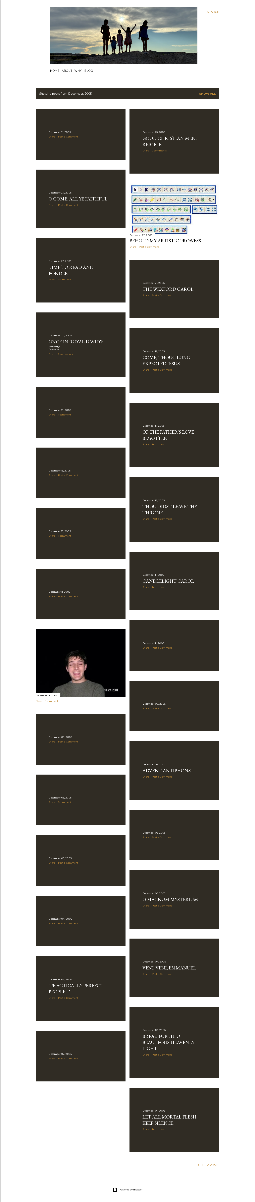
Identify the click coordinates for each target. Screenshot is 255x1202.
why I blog (83, 71)
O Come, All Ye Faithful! (79, 199)
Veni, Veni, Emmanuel (169, 968)
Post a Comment (68, 136)
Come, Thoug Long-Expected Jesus (167, 360)
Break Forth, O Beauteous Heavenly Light (168, 1042)
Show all (207, 93)
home (55, 71)
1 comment (64, 279)
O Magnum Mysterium (170, 899)
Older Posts (208, 1165)
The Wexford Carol (167, 289)
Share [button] (52, 136)
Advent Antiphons (166, 770)
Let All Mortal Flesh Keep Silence (169, 1120)
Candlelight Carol (168, 581)
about (67, 71)
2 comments (159, 150)
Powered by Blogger (130, 1189)
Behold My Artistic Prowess (165, 241)
